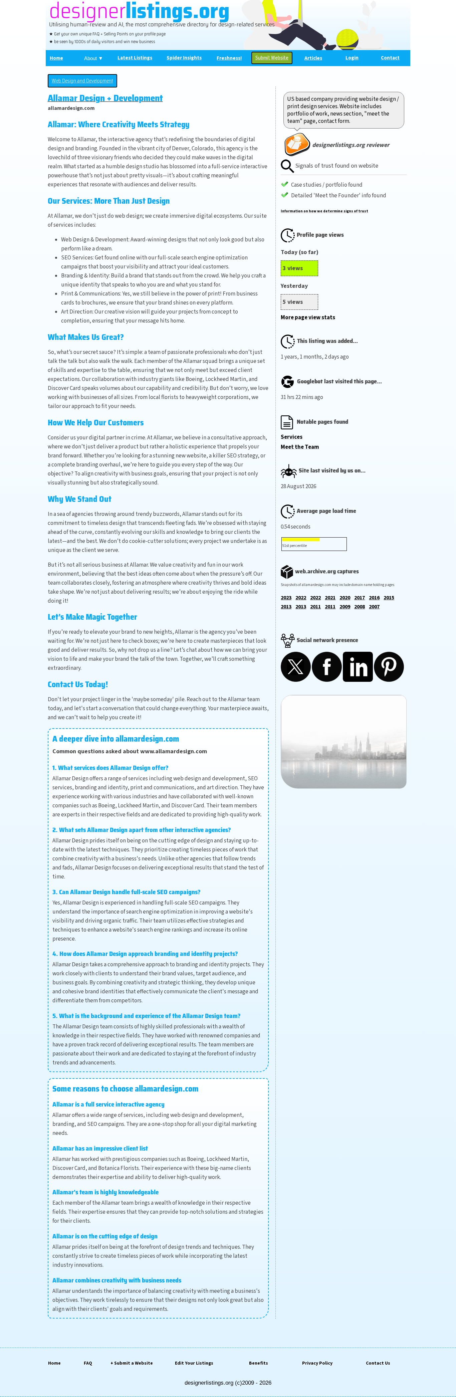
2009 (344, 606)
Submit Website (271, 57)
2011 (315, 606)
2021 (330, 597)
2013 (286, 606)
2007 (374, 606)
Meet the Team (300, 447)
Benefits (258, 1363)
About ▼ (93, 58)
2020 (344, 597)
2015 (389, 597)
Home (54, 1363)
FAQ (88, 1363)
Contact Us (378, 1363)
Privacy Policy (317, 1363)
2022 (300, 597)
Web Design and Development (82, 81)
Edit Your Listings (194, 1363)
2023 (286, 597)
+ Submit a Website (131, 1363)
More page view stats (308, 318)
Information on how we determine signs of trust (324, 211)
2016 (374, 597)
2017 (359, 597)
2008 (359, 606)
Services (291, 437)
